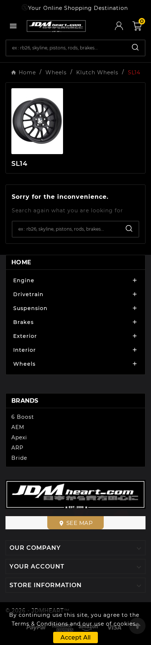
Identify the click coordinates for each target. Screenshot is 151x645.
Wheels (24, 364)
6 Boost (22, 417)
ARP (17, 447)
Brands (24, 400)
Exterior (25, 336)
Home (21, 262)
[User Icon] (123, 26)
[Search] (135, 47)
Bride (19, 458)
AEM (17, 427)
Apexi (19, 437)
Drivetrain (28, 294)
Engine (23, 280)
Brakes (23, 322)
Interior (24, 350)
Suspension (30, 308)
